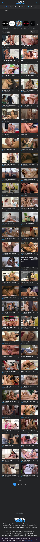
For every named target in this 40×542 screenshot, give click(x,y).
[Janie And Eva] (10, 130)
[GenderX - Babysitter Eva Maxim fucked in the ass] (10, 145)
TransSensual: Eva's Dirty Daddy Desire (28, 430)
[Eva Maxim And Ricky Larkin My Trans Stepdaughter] (29, 160)
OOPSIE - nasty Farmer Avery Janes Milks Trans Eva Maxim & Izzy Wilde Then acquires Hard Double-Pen (9, 327)
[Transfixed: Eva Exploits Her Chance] (10, 263)
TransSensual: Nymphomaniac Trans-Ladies (28, 238)
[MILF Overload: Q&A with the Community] (10, 204)
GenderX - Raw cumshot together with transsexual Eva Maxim (28, 282)
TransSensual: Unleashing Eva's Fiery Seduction (9, 253)
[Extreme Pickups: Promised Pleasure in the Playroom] (29, 189)
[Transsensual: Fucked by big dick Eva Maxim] (10, 382)
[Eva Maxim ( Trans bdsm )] (10, 86)
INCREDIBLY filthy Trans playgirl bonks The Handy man (9, 105)
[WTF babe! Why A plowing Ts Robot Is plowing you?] (29, 470)
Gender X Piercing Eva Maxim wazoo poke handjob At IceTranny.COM (28, 327)
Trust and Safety (32, 536)
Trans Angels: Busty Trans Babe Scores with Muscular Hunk (9, 179)
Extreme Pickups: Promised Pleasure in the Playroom (28, 194)
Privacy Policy (19, 534)
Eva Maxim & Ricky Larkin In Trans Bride (9, 120)
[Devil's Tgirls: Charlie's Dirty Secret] (29, 367)
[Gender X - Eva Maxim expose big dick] (29, 86)
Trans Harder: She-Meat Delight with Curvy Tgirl (28, 223)
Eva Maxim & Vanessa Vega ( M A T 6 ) (9, 46)
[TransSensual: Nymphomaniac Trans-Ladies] (29, 234)
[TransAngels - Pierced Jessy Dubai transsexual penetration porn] (29, 204)
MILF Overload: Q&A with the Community (9, 208)
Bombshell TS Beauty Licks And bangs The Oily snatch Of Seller (28, 268)
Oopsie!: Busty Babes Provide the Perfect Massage (9, 401)
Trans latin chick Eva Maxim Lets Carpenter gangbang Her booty (9, 445)
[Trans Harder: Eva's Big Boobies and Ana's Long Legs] (29, 71)
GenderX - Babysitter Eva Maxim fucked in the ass (9, 149)
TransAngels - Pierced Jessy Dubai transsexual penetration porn (28, 208)
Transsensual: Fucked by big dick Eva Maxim (9, 386)
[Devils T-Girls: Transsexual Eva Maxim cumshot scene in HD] (29, 411)
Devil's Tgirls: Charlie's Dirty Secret (28, 371)
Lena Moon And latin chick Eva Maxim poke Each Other (9, 460)
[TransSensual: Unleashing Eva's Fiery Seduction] (10, 248)
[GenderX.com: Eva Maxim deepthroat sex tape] (29, 441)
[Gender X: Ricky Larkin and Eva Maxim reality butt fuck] (29, 248)
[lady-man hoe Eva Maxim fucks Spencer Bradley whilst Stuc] (10, 470)
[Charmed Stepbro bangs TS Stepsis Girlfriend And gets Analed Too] (29, 352)
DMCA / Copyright (9, 532)
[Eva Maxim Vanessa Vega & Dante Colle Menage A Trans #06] (10, 56)
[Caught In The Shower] (29, 100)
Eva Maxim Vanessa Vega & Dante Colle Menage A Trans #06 (9, 60)
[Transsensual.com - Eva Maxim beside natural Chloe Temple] (10, 234)
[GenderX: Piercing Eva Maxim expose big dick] (10, 337)
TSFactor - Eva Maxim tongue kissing (28, 460)
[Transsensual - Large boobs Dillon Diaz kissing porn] (10, 293)
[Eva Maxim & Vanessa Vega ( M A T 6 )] (10, 41)
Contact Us (19, 532)
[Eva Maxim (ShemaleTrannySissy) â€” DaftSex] (10, 160)
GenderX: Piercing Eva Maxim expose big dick (9, 342)
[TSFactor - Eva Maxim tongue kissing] (29, 456)
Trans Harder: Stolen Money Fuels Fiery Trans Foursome (9, 312)
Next (20, 480)
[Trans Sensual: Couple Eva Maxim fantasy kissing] (29, 174)
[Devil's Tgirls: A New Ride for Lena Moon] (10, 426)
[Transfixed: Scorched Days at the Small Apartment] (29, 396)
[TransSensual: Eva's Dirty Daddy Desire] (29, 426)
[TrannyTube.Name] (20, 2)
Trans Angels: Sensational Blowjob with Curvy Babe (9, 194)
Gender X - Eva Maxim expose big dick (28, 90)
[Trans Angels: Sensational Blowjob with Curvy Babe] (10, 189)
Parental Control (6, 536)
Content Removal (29, 532)
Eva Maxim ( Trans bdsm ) (8, 90)
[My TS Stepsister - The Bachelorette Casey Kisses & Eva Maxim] (29, 115)
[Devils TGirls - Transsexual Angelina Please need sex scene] (10, 352)
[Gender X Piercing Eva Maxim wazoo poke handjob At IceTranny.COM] (29, 322)
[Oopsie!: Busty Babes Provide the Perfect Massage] (10, 396)
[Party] (29, 56)
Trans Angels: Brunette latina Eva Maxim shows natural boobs (28, 312)
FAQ (31, 534)
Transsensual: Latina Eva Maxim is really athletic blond (9, 416)
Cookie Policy (9, 534)
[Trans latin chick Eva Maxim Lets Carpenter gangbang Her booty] (10, 441)
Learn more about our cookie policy (27, 525)
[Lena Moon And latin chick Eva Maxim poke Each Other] (10, 456)
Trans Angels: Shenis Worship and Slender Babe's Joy (9, 223)
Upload (26, 534)
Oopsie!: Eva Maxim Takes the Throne (9, 75)
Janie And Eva (5, 134)
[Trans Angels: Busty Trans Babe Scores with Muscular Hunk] (10, 174)
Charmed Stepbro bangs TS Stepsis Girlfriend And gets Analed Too (28, 356)
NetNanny (27, 527)
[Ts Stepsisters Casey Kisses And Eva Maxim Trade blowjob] (29, 337)
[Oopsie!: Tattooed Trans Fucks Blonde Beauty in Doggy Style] (10, 367)
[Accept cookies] (36, 539)
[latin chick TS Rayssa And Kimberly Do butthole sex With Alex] (29, 382)
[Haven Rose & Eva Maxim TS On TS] (29, 41)
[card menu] (18, 47)
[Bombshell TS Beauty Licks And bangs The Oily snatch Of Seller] (29, 263)
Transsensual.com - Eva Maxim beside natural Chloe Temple (9, 238)
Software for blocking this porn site (12, 527)
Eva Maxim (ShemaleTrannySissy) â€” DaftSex (9, 164)
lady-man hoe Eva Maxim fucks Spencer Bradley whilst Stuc (9, 475)
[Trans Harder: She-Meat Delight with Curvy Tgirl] (29, 219)
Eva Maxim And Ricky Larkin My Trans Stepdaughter (28, 164)
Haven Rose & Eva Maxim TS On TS (28, 46)
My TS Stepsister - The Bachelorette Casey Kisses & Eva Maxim (28, 120)
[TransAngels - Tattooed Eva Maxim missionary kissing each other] (29, 293)
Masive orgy (24, 134)
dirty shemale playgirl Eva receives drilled (28, 149)
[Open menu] (2, 2)
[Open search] (37, 2)
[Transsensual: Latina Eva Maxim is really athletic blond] (10, 411)
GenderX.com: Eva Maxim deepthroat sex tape (28, 445)
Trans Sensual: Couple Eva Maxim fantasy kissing (28, 179)
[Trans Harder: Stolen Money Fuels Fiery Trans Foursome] (10, 308)
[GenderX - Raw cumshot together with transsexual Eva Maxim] (29, 278)
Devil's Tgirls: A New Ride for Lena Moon (9, 430)
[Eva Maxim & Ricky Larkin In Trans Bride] (10, 115)
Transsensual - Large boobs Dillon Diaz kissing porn (9, 297)
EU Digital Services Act (19, 536)
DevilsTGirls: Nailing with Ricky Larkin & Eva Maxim (9, 282)
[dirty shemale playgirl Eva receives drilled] (29, 145)
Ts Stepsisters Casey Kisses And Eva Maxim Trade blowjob (28, 342)
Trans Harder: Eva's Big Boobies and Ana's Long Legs (28, 75)
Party (22, 60)
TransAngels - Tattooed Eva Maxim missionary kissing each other (28, 297)
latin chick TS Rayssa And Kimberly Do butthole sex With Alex (28, 386)
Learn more (28, 540)
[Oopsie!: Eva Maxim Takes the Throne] (10, 71)
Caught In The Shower (26, 105)
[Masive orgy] (29, 130)
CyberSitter (34, 527)
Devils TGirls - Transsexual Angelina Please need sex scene (9, 356)
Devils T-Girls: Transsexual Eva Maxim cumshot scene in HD (28, 416)
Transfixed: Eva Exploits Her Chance (9, 268)
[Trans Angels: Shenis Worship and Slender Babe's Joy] (10, 219)
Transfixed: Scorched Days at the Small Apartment (28, 401)
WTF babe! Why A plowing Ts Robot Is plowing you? (28, 475)
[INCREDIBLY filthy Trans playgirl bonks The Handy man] (10, 100)
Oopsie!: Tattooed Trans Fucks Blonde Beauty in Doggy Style (9, 371)
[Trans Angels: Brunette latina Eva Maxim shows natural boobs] (29, 308)
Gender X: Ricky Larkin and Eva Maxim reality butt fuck (28, 253)
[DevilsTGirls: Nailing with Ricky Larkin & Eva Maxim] (10, 278)
